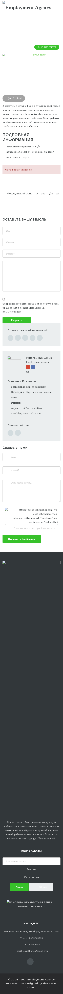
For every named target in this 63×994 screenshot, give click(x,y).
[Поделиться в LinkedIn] (40, 338)
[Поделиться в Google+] (25, 338)
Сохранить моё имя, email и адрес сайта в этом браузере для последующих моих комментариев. (31, 307)
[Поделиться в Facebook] (10, 338)
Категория (31, 877)
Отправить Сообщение (21, 539)
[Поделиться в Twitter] (18, 338)
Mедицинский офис (19, 193)
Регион (32, 869)
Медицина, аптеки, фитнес (18, 70)
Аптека (40, 193)
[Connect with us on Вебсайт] (10, 433)
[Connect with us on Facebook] (18, 433)
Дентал (54, 193)
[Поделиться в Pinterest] (32, 338)
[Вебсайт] (28, 367)
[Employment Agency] (27, 7)
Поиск (19, 887)
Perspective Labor (39, 357)
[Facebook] (33, 367)
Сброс (42, 887)
